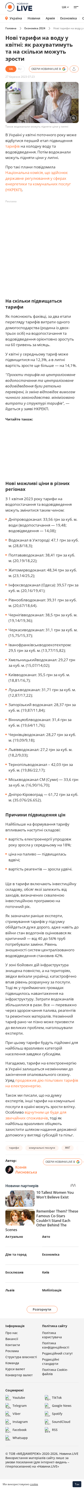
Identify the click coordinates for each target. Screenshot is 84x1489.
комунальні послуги (42, 1148)
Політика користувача (52, 1335)
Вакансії (11, 1339)
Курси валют (15, 1369)
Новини (34, 18)
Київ (45, 1272)
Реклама (12, 1351)
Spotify (57, 1414)
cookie (34, 1484)
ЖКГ (67, 1148)
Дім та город (15, 1254)
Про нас (11, 1333)
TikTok (57, 1397)
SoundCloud (61, 1422)
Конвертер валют (19, 1375)
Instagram (20, 1422)
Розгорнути (42, 1309)
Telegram (20, 1405)
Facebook (20, 1430)
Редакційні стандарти (50, 1361)
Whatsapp (20, 1438)
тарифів (12, 146)
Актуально (14, 1236)
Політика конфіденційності (55, 1345)
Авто (46, 1236)
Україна (16, 18)
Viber (17, 1414)
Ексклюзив (14, 1272)
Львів (10, 1290)
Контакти (12, 1345)
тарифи (14, 1148)
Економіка (68, 18)
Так (77, 1484)
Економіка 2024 (34, 28)
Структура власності (21, 1357)
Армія (50, 18)
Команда (12, 1363)
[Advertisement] (42, 247)
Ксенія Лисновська (26, 1170)
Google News (61, 1405)
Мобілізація (51, 1290)
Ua (64, 7)
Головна (10, 28)
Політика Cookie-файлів (55, 1372)
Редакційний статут (57, 1353)
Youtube (19, 1397)
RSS (55, 1430)
